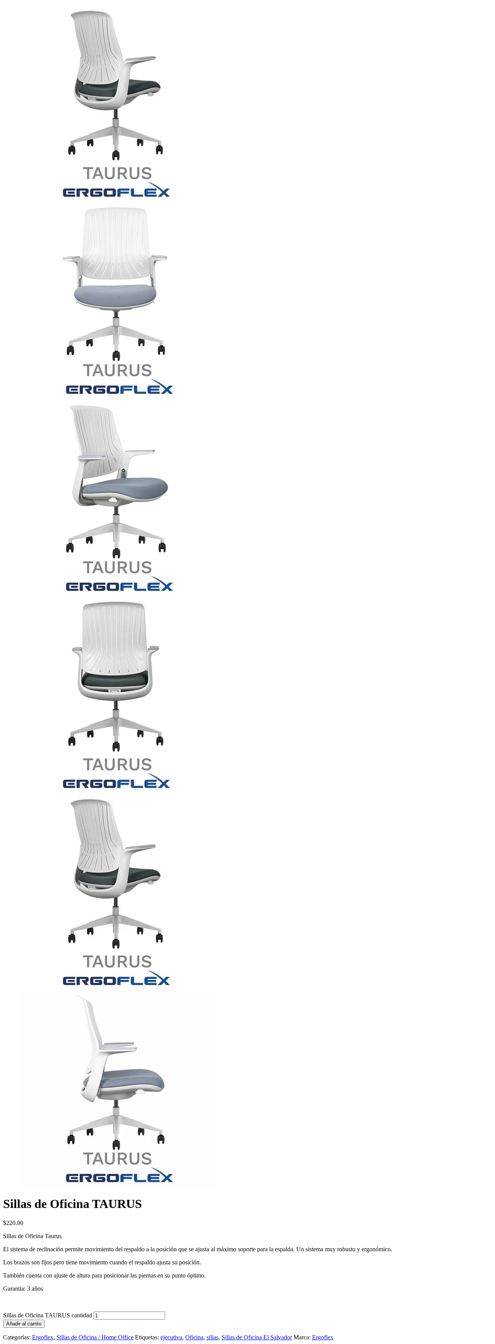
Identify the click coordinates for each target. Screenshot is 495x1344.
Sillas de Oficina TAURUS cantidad (47, 1315)
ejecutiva (171, 1337)
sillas (212, 1337)
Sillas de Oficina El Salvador (257, 1337)
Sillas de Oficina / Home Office (94, 1337)
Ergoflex (42, 1337)
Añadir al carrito (23, 1324)
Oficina (194, 1337)
